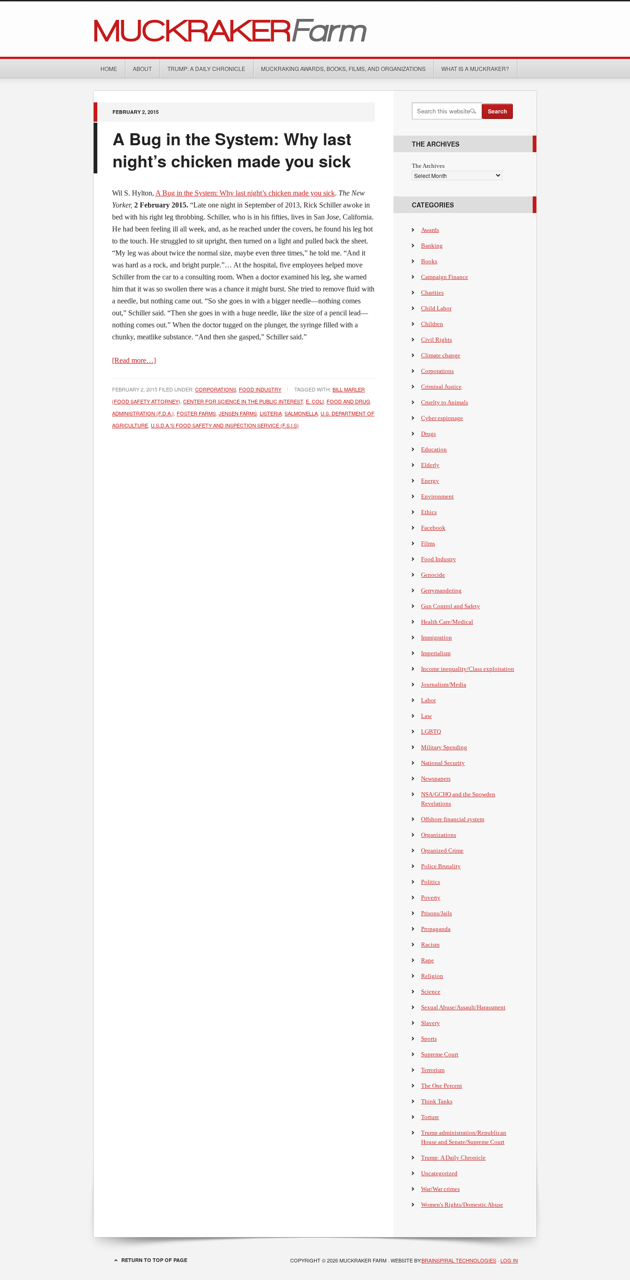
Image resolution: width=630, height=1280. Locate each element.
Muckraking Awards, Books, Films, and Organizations (343, 68)
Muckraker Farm (315, 29)
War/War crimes (440, 1188)
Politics (430, 881)
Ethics (429, 512)
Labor (428, 700)
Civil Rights (436, 339)
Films (428, 543)
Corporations (215, 389)
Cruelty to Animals (444, 402)
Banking (432, 245)
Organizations (438, 834)
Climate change (440, 355)
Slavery (430, 1022)
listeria (271, 413)
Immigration (436, 637)
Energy (430, 480)
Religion (432, 975)
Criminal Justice (441, 386)
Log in (509, 1260)
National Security (443, 762)
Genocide (433, 574)
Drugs (428, 433)
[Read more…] (134, 360)
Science (430, 991)
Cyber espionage (442, 418)
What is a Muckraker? (475, 68)
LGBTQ (431, 731)
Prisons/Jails (436, 913)
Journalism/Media (443, 684)
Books (429, 261)
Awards (430, 229)
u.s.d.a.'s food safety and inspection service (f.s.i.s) (225, 425)
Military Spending (444, 747)
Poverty (430, 897)
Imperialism (436, 653)
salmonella (301, 413)
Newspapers (436, 778)
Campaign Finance (444, 276)
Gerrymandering (441, 590)
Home (109, 68)
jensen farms (238, 413)
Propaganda (436, 928)
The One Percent (441, 1085)
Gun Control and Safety (450, 606)
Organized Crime (442, 850)
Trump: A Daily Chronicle (206, 68)
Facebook (433, 527)
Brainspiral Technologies (459, 1260)
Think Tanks (436, 1101)
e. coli (315, 401)
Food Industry (260, 389)
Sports (429, 1038)
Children (432, 323)
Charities (432, 292)
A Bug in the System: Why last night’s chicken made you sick (232, 149)
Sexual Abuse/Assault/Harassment (463, 1007)
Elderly (430, 465)
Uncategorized (439, 1173)
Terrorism (433, 1070)
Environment (437, 496)
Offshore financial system (452, 819)
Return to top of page (154, 1259)
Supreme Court (439, 1054)
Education (434, 449)
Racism (430, 944)
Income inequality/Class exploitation (467, 668)
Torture (430, 1117)
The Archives (428, 165)
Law (426, 715)
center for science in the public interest (243, 401)
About (142, 68)
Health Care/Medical (447, 621)
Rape (427, 960)
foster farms (196, 413)
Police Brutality (441, 866)
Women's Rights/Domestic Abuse (462, 1204)
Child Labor (436, 308)
